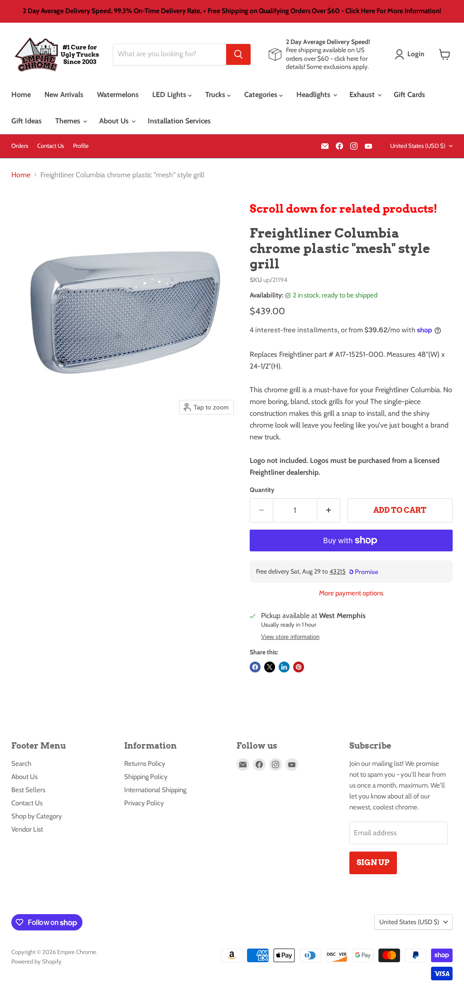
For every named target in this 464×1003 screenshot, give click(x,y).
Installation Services (179, 121)
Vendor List (27, 829)
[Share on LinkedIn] (284, 667)
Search (21, 764)
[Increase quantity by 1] (328, 510)
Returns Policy (144, 764)
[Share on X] (269, 667)
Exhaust (363, 94)
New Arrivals (63, 94)
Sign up (373, 862)
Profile (81, 145)
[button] (411, 54)
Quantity (262, 489)
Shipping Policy (146, 777)
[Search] (238, 54)
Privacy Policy (144, 803)
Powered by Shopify (36, 961)
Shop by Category (36, 816)
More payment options (351, 593)
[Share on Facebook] (255, 667)
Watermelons (118, 94)
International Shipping (155, 790)
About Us (114, 121)
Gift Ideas (26, 121)
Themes (68, 121)
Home (21, 94)
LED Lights (170, 94)
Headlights (314, 94)
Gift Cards (409, 94)
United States (417, 145)
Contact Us (50, 145)
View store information (290, 637)
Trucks (216, 94)
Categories (261, 94)
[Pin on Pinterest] (298, 667)
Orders (19, 145)
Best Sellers (28, 790)
